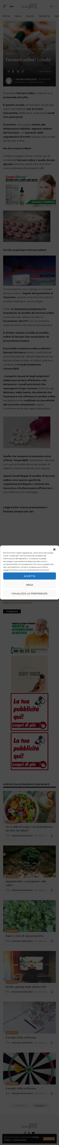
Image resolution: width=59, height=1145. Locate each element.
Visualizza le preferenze (29, 593)
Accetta (29, 575)
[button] (54, 549)
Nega (29, 584)
